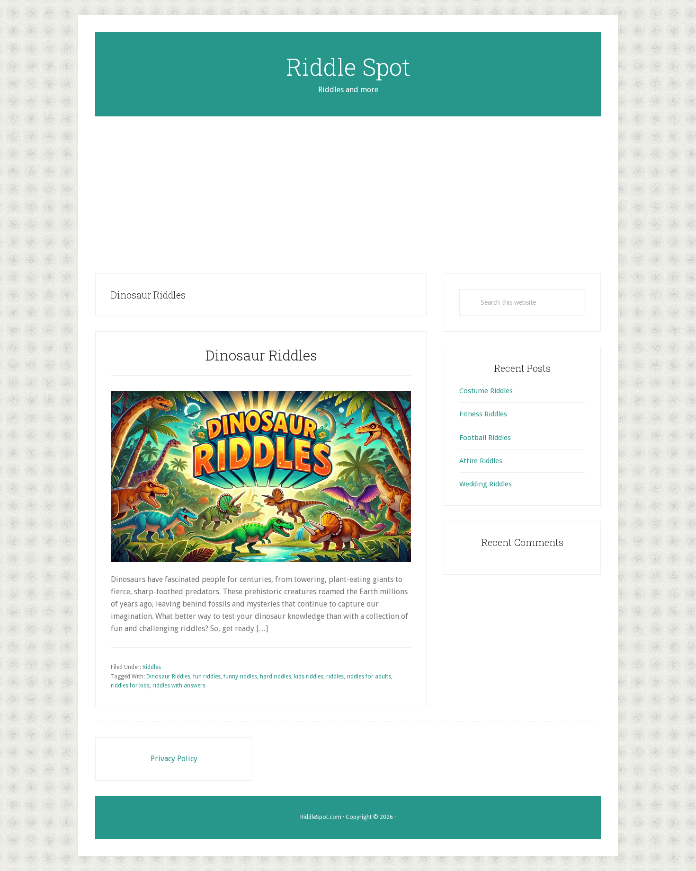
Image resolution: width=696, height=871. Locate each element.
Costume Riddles (486, 391)
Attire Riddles (480, 461)
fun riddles (207, 676)
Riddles (152, 667)
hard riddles (275, 676)
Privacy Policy (174, 758)
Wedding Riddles (485, 484)
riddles (335, 676)
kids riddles (308, 676)
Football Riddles (485, 437)
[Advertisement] (348, 187)
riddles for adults (369, 676)
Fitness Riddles (483, 414)
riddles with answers (178, 685)
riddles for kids (130, 685)
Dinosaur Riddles (261, 355)
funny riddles (240, 676)
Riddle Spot (348, 66)
